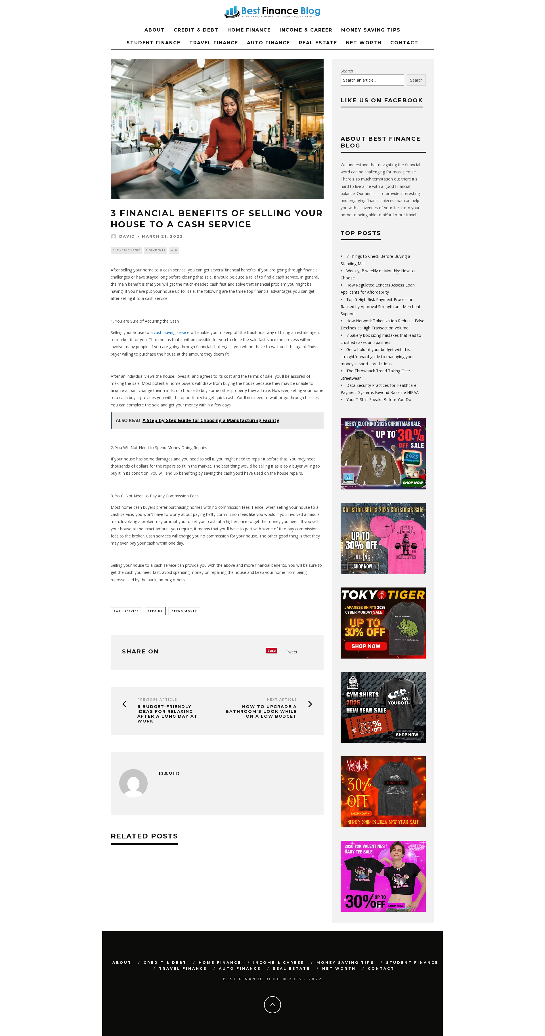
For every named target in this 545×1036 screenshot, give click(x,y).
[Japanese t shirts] (383, 657)
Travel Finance (213, 42)
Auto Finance (268, 42)
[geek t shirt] (383, 488)
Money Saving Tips (371, 30)
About (154, 30)
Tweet (291, 652)
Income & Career (306, 30)
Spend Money (184, 611)
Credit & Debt (196, 30)
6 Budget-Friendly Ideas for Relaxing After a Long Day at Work (167, 713)
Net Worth (364, 42)
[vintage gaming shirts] (383, 826)
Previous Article (157, 699)
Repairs (155, 611)
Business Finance (127, 250)
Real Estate (318, 42)
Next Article (282, 699)
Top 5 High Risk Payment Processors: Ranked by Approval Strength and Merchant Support (380, 306)
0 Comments (155, 250)
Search (347, 71)
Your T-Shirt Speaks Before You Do (378, 399)
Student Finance (154, 42)
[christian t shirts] (383, 572)
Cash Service (126, 611)
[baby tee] (383, 910)
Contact (404, 42)
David (127, 236)
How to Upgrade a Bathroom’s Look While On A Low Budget (261, 711)
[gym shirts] (383, 741)
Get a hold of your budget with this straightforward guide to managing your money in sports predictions (377, 356)
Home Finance (249, 30)
